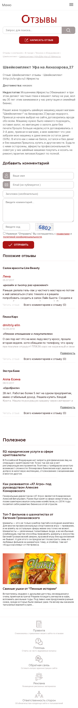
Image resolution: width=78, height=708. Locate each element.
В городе (29, 53)
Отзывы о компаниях (13, 53)
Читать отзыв (11, 304)
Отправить (21, 244)
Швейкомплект (10, 56)
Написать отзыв (41, 40)
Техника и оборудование (47, 53)
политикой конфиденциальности (22, 236)
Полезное (14, 439)
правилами (63, 233)
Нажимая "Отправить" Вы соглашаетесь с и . (37, 235)
